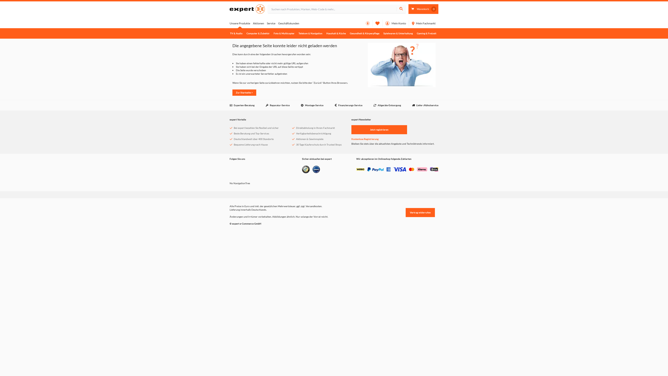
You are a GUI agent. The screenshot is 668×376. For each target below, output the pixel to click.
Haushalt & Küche (336, 33)
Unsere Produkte (240, 23)
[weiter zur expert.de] (243, 231)
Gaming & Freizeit (426, 33)
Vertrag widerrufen (420, 212)
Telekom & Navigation (310, 33)
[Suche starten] (401, 9)
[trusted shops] (306, 169)
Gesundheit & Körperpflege (364, 33)
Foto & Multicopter (284, 33)
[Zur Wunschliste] (377, 23)
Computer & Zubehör (258, 33)
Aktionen (258, 23)
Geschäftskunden (288, 23)
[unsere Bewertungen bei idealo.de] (316, 169)
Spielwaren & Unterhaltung (398, 33)
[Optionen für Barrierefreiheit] (368, 23)
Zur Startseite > (244, 92)
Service (271, 23)
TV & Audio (236, 33)
